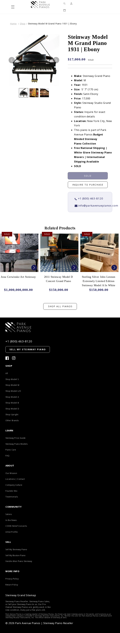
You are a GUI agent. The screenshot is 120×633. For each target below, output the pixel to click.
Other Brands (12, 420)
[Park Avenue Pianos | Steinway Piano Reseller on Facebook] (7, 358)
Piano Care (10, 449)
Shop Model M (12, 385)
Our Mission (11, 473)
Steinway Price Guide (15, 438)
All (6, 373)
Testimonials (11, 496)
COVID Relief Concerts (16, 526)
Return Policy (11, 584)
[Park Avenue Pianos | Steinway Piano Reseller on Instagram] (13, 358)
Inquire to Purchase (87, 184)
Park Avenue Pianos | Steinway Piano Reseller (44, 623)
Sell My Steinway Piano (16, 549)
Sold (87, 175)
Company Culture (13, 485)
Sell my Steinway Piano (28, 349)
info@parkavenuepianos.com (98, 205)
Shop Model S (12, 379)
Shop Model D (12, 408)
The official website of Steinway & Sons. (51, 617)
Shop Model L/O (13, 391)
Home (13, 23)
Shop (22, 23)
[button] (12, 7)
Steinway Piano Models (16, 444)
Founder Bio (11, 491)
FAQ (7, 455)
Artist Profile (11, 532)
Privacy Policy (12, 578)
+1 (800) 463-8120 (90, 198)
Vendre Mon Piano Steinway (18, 561)
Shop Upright (11, 414)
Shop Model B (12, 402)
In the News (11, 520)
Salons (8, 514)
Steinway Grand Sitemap (20, 595)
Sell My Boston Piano (15, 555)
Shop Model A (12, 397)
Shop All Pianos (60, 306)
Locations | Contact (15, 479)
